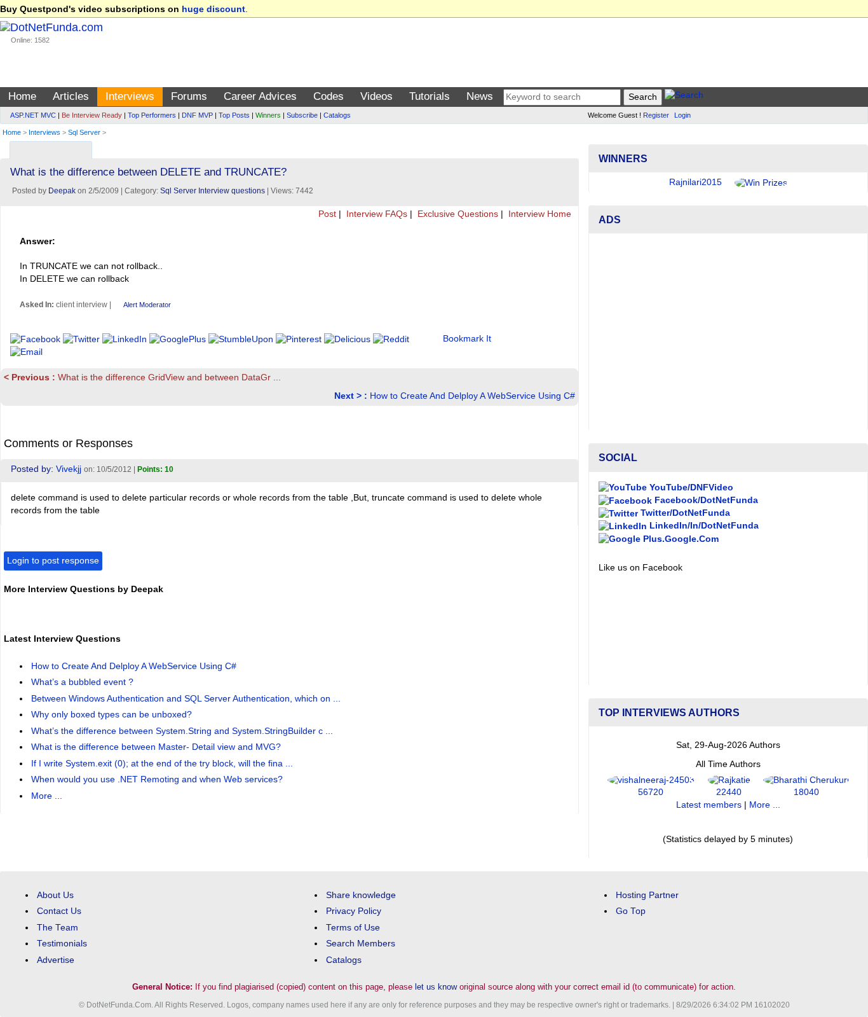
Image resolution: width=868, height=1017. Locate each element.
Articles (71, 96)
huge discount (213, 9)
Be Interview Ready (92, 115)
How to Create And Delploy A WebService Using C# (454, 396)
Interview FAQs (375, 214)
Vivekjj (68, 469)
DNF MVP (197, 115)
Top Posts (234, 115)
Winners (268, 115)
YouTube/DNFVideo (690, 487)
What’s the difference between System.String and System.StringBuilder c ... (183, 731)
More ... (46, 796)
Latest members (709, 805)
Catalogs (337, 115)
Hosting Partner (647, 895)
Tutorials (429, 96)
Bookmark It (467, 338)
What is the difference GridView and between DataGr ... (142, 377)
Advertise (55, 960)
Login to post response (53, 560)
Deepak (62, 190)
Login (682, 115)
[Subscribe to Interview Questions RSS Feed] (567, 147)
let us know (436, 987)
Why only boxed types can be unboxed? (112, 714)
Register (656, 115)
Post (326, 214)
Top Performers (152, 115)
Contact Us (59, 911)
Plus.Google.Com (680, 539)
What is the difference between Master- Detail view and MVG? (157, 747)
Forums (189, 96)
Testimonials (62, 943)
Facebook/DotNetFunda (705, 500)
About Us (55, 895)
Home (22, 96)
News (479, 96)
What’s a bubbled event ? (83, 682)
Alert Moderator (147, 304)
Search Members (360, 943)
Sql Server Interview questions (212, 190)
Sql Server (84, 132)
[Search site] (684, 97)
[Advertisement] (728, 332)
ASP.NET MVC (33, 115)
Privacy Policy (353, 911)
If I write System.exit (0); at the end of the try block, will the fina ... (163, 763)
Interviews (129, 96)
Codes (328, 96)
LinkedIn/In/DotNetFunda (703, 525)
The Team (57, 927)
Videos (376, 96)
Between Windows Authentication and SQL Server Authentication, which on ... (187, 698)
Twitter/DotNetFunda (684, 513)
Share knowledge (361, 895)
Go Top (631, 911)
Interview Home (538, 214)
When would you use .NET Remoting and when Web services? (158, 779)
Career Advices (260, 96)
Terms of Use (353, 927)
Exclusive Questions (456, 214)
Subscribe (302, 115)
